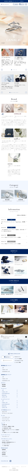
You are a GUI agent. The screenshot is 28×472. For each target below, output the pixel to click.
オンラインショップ (7, 360)
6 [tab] (17, 92)
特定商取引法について (6, 466)
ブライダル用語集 (18, 358)
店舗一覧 (5, 424)
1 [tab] (11, 69)
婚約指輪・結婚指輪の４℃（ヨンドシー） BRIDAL (14, 1)
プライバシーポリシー (16, 466)
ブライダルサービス (6, 417)
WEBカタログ (17, 356)
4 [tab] (16, 69)
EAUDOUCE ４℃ (6, 371)
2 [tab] (13, 69)
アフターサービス (5, 419)
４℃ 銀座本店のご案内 (6, 428)
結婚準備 (4, 449)
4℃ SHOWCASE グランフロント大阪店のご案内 (10, 430)
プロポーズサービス (6, 420)
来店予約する (8, 357)
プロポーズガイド (5, 440)
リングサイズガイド (6, 443)
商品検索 (16, 4)
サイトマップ (23, 466)
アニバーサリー (5, 456)
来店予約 (22, 4)
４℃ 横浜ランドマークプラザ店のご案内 (10, 432)
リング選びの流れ (5, 445)
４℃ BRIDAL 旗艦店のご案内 (8, 426)
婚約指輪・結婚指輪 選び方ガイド (9, 442)
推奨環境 (14, 468)
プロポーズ (4, 451)
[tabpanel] (7, 58)
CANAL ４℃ (5, 369)
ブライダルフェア (5, 436)
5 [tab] (16, 92)
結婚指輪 (4, 386)
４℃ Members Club (19, 360)
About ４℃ (4, 411)
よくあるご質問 (18, 362)
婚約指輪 (4, 384)
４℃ (3, 367)
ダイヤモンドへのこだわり (7, 413)
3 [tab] (14, 69)
